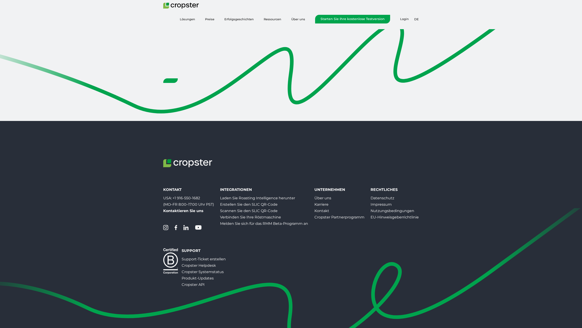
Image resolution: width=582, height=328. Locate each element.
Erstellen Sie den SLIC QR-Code (249, 204)
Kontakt (321, 211)
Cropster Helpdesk (199, 265)
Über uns (298, 19)
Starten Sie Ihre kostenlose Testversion (353, 19)
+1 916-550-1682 (186, 198)
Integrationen (236, 189)
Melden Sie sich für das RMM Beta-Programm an (264, 223)
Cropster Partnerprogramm (339, 217)
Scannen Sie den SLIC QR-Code (249, 211)
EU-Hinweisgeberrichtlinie (395, 217)
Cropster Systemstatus (203, 272)
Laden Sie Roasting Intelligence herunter (257, 198)
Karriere (321, 204)
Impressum (381, 204)
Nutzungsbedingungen (392, 211)
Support (191, 251)
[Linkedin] (185, 227)
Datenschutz (382, 198)
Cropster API (193, 284)
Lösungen (187, 19)
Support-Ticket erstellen (204, 259)
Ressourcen (272, 19)
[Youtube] (198, 227)
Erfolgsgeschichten (239, 19)
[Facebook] (176, 227)
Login (404, 19)
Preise (209, 19)
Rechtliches (384, 189)
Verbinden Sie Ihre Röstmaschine (250, 217)
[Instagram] (165, 227)
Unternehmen (329, 189)
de (416, 19)
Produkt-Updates (198, 278)
